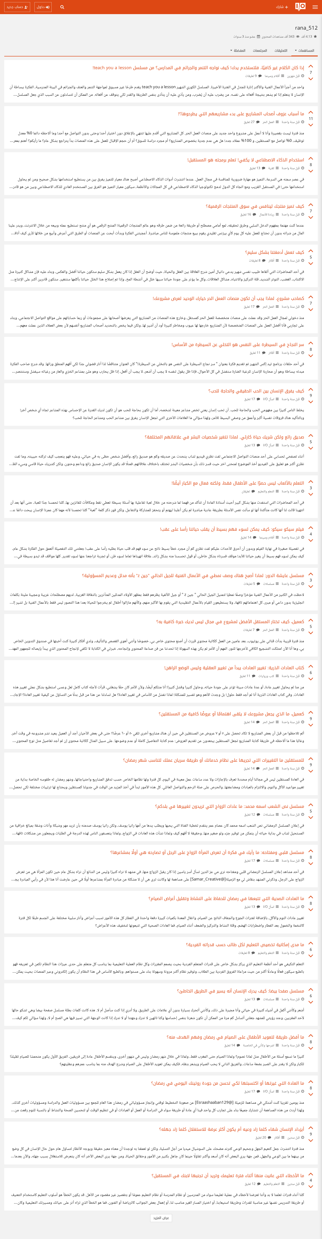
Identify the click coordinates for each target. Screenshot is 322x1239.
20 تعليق (261, 1138)
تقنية (271, 168)
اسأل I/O (268, 399)
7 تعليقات (249, 630)
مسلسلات (268, 584)
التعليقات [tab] (281, 51)
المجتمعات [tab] (260, 51)
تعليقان (246, 491)
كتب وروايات (266, 676)
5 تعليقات (250, 584)
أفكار (271, 261)
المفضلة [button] (239, 51)
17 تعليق (249, 307)
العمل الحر (268, 122)
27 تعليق (249, 122)
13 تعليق (255, 168)
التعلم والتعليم (266, 491)
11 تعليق (255, 353)
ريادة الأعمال (266, 215)
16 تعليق (246, 215)
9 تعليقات (251, 76)
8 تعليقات (255, 261)
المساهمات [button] (305, 51)
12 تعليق (250, 815)
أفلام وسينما (272, 76)
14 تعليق (246, 538)
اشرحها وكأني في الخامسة (258, 1045)
